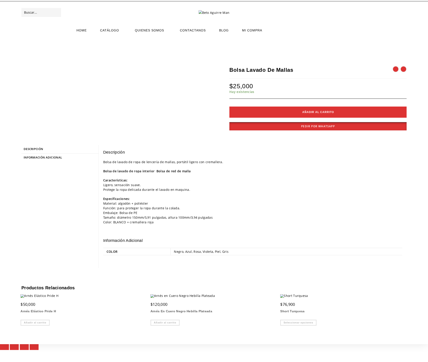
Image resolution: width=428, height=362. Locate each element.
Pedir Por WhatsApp (318, 126)
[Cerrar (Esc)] (34, 348)
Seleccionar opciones (298, 322)
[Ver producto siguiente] (403, 69)
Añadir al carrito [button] (35, 322)
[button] (318, 126)
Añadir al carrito (318, 112)
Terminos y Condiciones (363, 357)
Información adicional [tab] (43, 157)
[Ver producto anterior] (396, 69)
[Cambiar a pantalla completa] (14, 348)
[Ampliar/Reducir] (4, 348)
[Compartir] (24, 348)
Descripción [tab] (33, 149)
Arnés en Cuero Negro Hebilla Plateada (181, 311)
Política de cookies (395, 357)
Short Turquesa (292, 311)
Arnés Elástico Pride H (38, 311)
